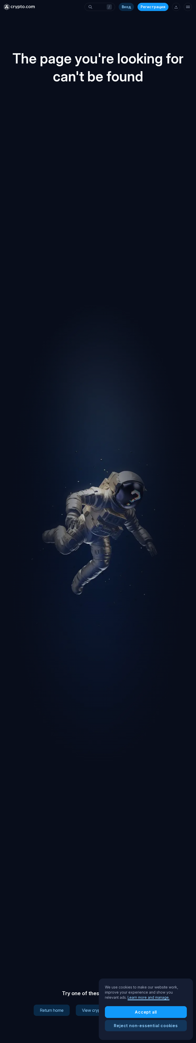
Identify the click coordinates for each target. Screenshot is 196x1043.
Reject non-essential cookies (146, 1025)
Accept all (146, 1012)
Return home (52, 1010)
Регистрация (153, 7)
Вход (126, 7)
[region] (146, 1009)
